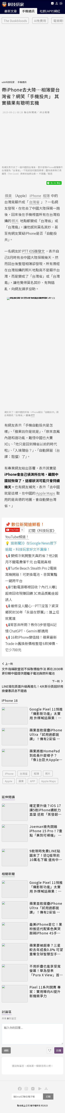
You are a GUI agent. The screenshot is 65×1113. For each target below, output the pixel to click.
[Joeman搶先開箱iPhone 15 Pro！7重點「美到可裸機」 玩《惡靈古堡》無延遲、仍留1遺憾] (15, 833)
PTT (33, 415)
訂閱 (48, 1096)
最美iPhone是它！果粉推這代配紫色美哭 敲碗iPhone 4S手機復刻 (45, 928)
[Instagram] (26, 1088)
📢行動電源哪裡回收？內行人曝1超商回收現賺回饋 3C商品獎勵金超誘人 (31, 593)
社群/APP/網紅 (50, 11)
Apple (8, 781)
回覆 (58, 1050)
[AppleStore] (45, 1088)
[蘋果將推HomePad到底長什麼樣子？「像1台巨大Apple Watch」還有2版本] (15, 757)
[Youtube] (52, 4)
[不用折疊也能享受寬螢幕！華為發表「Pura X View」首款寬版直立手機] (15, 973)
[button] (57, 4)
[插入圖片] (50, 1050)
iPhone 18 (10, 700)
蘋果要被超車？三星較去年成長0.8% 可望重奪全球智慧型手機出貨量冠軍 (46, 949)
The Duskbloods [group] (15, 20)
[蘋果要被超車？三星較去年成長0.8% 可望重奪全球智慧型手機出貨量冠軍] (15, 952)
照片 (47, 773)
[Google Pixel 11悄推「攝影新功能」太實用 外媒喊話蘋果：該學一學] (15, 715)
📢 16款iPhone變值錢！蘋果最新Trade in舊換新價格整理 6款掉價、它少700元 (32, 643)
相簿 (36, 773)
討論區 (7, 1011)
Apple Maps (48, 781)
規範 (6, 1050)
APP (32, 781)
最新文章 (10, 11)
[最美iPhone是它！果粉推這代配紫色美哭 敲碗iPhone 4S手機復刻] (15, 931)
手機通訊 (28, 11)
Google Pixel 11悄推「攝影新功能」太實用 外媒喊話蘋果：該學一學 (46, 713)
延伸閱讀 (8, 797)
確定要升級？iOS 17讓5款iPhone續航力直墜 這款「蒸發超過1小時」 (45, 809)
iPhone (9, 773)
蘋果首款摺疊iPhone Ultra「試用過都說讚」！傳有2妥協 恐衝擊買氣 (45, 734)
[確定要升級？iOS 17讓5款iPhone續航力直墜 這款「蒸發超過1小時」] (15, 812)
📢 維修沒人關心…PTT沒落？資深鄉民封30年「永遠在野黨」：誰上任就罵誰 (32, 612)
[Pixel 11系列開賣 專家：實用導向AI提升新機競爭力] (15, 993)
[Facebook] (19, 1088)
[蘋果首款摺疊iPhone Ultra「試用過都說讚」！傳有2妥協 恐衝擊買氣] (15, 736)
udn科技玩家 (8, 82)
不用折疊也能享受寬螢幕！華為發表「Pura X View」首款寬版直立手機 (46, 970)
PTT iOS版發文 (33, 251)
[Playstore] (39, 1088)
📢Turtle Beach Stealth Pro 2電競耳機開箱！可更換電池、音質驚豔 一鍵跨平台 (31, 574)
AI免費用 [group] (40, 20)
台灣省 (24, 773)
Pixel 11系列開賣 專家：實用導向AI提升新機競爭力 (45, 991)
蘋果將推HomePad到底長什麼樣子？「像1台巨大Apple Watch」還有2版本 (44, 755)
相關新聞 (8, 873)
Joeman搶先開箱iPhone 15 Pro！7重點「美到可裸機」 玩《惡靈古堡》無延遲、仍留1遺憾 (45, 830)
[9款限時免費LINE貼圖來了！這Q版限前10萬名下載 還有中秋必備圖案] (15, 857)
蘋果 (21, 781)
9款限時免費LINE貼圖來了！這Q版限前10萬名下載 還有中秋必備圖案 (45, 855)
